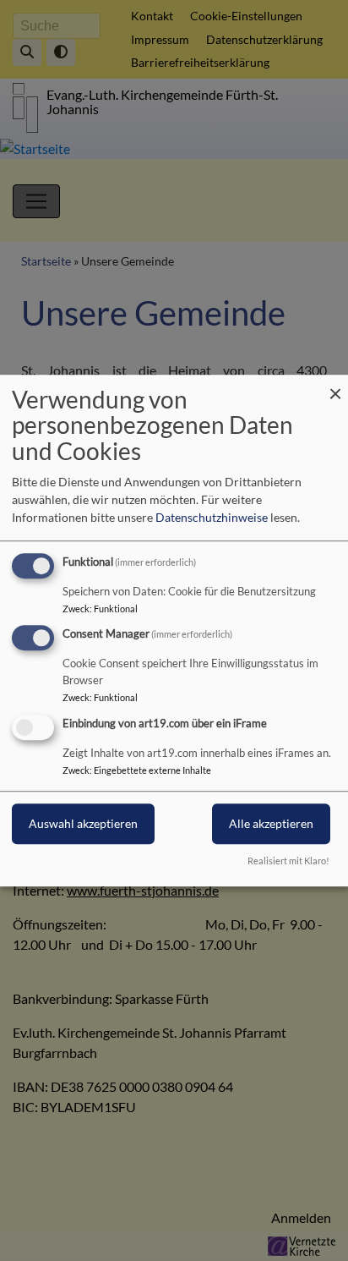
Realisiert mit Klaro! (288, 860)
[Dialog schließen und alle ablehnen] (335, 385)
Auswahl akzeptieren (83, 823)
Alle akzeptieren (271, 823)
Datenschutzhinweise (211, 517)
